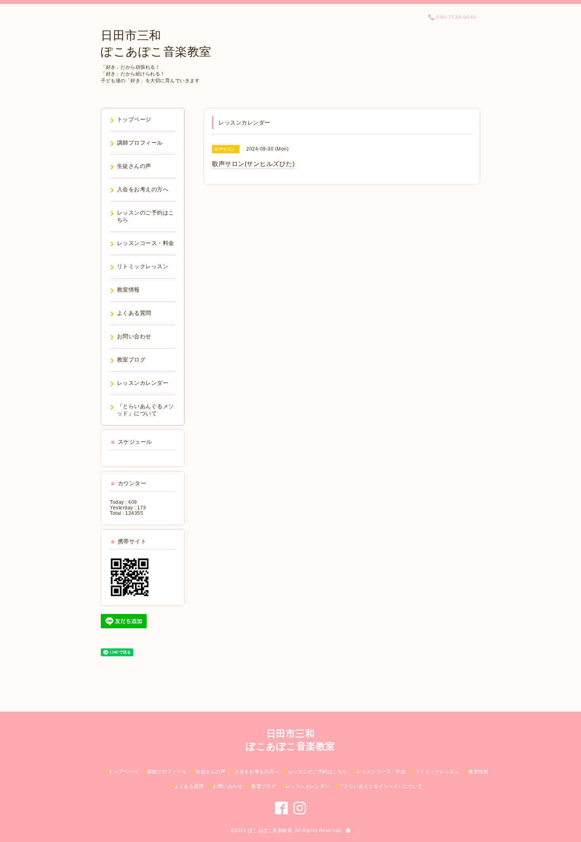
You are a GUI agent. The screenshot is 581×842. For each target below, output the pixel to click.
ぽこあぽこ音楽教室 (270, 830)
